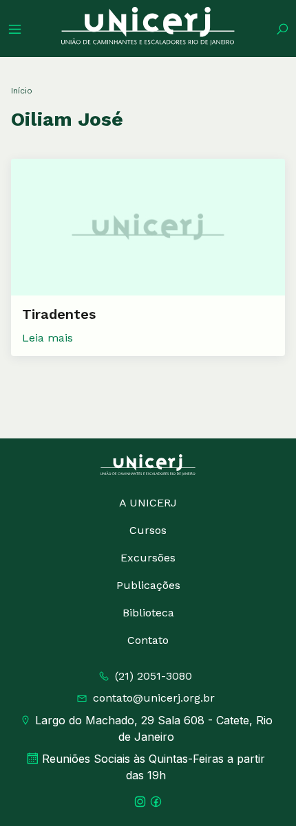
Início (21, 91)
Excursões (148, 557)
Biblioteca (148, 612)
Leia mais (47, 337)
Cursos (148, 530)
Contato (148, 640)
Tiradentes (59, 314)
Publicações (148, 585)
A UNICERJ (148, 502)
